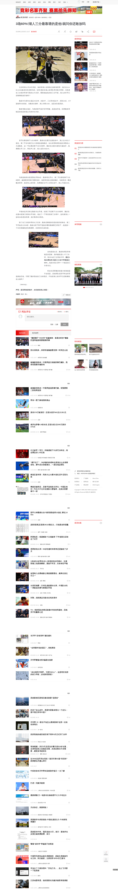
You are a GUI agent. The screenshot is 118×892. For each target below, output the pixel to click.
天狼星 (42, 532)
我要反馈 (68, 295)
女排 (41, 593)
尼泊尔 (45, 754)
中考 (44, 802)
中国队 (50, 494)
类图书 (45, 851)
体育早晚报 (43, 432)
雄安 (44, 741)
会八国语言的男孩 (80, 370)
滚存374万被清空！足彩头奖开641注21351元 (48, 412)
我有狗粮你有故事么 (80, 354)
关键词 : (18, 294)
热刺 (46, 617)
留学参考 (40, 827)
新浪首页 (18, 2)
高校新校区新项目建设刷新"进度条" (44, 698)
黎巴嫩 (50, 369)
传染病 (40, 778)
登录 (51, 324)
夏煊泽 (45, 863)
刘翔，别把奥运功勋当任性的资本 (43, 598)
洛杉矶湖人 (45, 17)
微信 (82, 31)
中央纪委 (52, 790)
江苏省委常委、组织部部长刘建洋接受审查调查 (49, 880)
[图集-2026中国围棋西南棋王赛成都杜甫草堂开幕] (88, 276)
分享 (88, 31)
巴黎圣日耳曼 (51, 457)
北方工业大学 (47, 705)
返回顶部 (106, 866)
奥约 (46, 655)
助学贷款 (40, 667)
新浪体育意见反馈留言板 (83, 471)
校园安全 (40, 407)
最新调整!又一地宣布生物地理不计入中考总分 (48, 795)
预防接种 (44, 778)
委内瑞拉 (45, 815)
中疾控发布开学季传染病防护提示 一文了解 (47, 771)
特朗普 (50, 815)
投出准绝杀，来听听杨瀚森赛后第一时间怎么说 (49, 350)
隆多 (22, 294)
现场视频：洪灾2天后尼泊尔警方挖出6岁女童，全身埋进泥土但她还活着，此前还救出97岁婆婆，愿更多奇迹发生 (49, 749)
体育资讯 (40, 357)
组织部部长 (46, 790)
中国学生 (45, 827)
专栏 (59, 2)
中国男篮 (45, 369)
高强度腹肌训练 (93, 370)
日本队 (49, 593)
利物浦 (45, 457)
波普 (41, 580)
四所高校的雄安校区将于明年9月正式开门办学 (48, 734)
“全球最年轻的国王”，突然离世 (42, 648)
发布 (64, 324)
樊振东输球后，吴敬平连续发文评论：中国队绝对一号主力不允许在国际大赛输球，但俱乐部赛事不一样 (49, 489)
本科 (50, 827)
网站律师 (86, 485)
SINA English (96, 485)
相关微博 (35, 333)
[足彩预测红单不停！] (59, 10)
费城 (44, 580)
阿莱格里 (47, 544)
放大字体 (65, 31)
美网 (48, 470)
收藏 (70, 31)
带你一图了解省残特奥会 (40, 400)
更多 (64, 2)
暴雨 (41, 754)
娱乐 (39, 2)
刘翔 (41, 605)
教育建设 (40, 705)
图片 (54, 2)
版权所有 (93, 492)
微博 (76, 31)
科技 (44, 2)
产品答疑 (77, 485)
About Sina (95, 478)
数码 (39, 875)
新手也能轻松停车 (94, 354)
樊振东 (46, 494)
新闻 (24, 2)
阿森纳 (50, 617)
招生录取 (40, 802)
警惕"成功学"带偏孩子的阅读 (41, 844)
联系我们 (77, 481)
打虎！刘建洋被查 (37, 783)
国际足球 (42, 544)
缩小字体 (59, 31)
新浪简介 (77, 478)
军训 (39, 643)
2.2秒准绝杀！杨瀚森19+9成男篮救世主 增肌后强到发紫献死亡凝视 (95, 75)
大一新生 (40, 729)
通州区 (53, 705)
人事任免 (40, 790)
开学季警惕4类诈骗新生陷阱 (41, 660)
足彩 (39, 419)
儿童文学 (40, 851)
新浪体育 (31, 17)
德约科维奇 (44, 470)
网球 (39, 470)
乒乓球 (42, 494)
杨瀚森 (45, 357)
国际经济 (40, 815)
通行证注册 (96, 481)
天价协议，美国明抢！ (39, 807)
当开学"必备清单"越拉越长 (41, 636)
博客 (49, 2)
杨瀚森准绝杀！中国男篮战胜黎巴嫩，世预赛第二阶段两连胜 (95, 64)
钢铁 (39, 345)
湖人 (26, 294)
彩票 (46, 532)
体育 (29, 2)
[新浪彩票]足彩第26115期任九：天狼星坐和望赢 (49, 525)
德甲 (39, 532)
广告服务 (86, 478)
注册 (88, 2)
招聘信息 (86, 481)
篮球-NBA (37, 17)
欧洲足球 (40, 457)
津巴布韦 (42, 655)
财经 (34, 2)
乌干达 (50, 655)
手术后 (42, 568)
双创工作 (40, 741)
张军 (48, 863)
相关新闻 (22, 333)
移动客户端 (96, 2)
